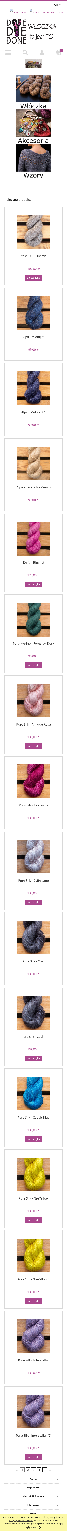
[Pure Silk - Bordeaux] (33, 781)
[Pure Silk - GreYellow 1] (33, 1255)
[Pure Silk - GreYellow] (33, 1174)
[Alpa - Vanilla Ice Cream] (33, 463)
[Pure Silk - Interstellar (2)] (33, 1411)
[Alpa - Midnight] (33, 313)
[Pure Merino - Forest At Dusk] (33, 620)
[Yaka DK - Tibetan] (33, 232)
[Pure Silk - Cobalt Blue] (33, 1093)
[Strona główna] (34, 30)
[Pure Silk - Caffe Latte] (33, 856)
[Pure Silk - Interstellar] (33, 1336)
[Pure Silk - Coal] (33, 937)
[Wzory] (33, 160)
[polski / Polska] (18, 12)
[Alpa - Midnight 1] (33, 388)
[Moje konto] (42, 53)
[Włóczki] (33, 91)
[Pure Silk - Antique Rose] (33, 700)
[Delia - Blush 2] (33, 539)
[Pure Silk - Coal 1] (33, 1013)
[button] (8, 53)
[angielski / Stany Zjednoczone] (46, 12)
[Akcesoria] (33, 126)
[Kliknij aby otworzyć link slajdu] (33, 63)
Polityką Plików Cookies (21, 1520)
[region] (33, 63)
